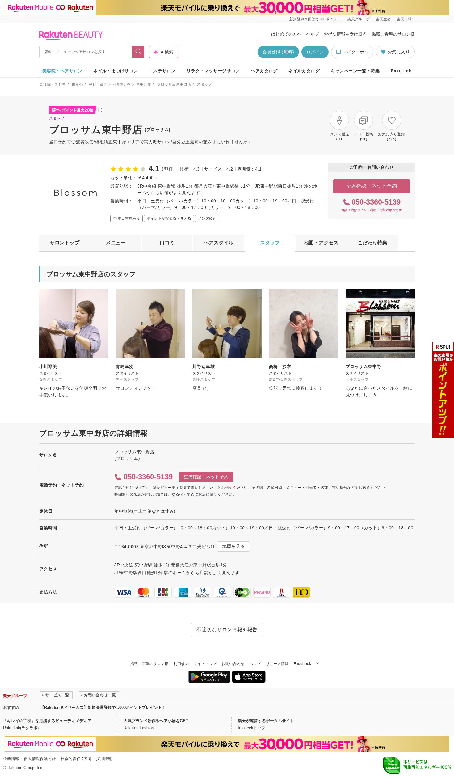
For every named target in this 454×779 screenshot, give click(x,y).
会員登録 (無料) (278, 51)
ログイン (315, 51)
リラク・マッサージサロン (213, 70)
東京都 (77, 84)
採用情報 (104, 758)
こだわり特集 (372, 242)
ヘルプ (312, 34)
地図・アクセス (321, 242)
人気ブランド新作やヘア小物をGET (156, 720)
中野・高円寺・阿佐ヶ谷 (110, 84)
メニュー (116, 242)
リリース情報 (277, 664)
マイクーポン (355, 51)
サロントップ (64, 242)
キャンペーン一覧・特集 (355, 70)
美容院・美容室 (52, 84)
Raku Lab (401, 70)
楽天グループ (358, 19)
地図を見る (233, 546)
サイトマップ (205, 664)
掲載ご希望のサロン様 (393, 34)
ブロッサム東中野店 (174, 84)
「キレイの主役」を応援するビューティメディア (47, 720)
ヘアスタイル (218, 242)
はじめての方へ (286, 34)
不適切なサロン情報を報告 (227, 629)
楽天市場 (404, 19)
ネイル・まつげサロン (115, 70)
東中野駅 (143, 84)
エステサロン (162, 70)
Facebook (302, 664)
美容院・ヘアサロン (62, 70)
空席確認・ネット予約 (371, 185)
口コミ (167, 242)
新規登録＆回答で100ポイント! (315, 19)
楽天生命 (383, 19)
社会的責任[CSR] (76, 758)
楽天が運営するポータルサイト (266, 720)
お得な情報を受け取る (345, 34)
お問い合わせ (232, 664)
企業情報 (11, 758)
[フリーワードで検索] (138, 52)
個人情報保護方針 (40, 758)
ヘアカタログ (264, 70)
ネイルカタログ (304, 70)
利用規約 (181, 664)
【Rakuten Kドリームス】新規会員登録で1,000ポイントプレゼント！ (103, 707)
